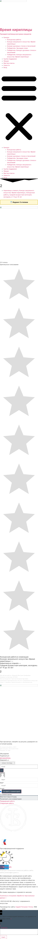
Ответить (4, 928)
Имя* (2, 782)
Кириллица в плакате (11, 190)
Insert (3, 937)
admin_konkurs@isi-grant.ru (9, 872)
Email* (2, 788)
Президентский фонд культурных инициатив (15, 34)
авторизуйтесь (5, 758)
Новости (7, 65)
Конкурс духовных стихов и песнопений (21, 46)
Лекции (6, 61)
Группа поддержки (10, 59)
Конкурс (6, 37)
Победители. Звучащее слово (17, 48)
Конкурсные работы (14, 39)
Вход (5, 67)
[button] (19, 107)
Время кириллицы (16, 29)
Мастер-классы (9, 63)
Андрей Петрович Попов (24, 907)
